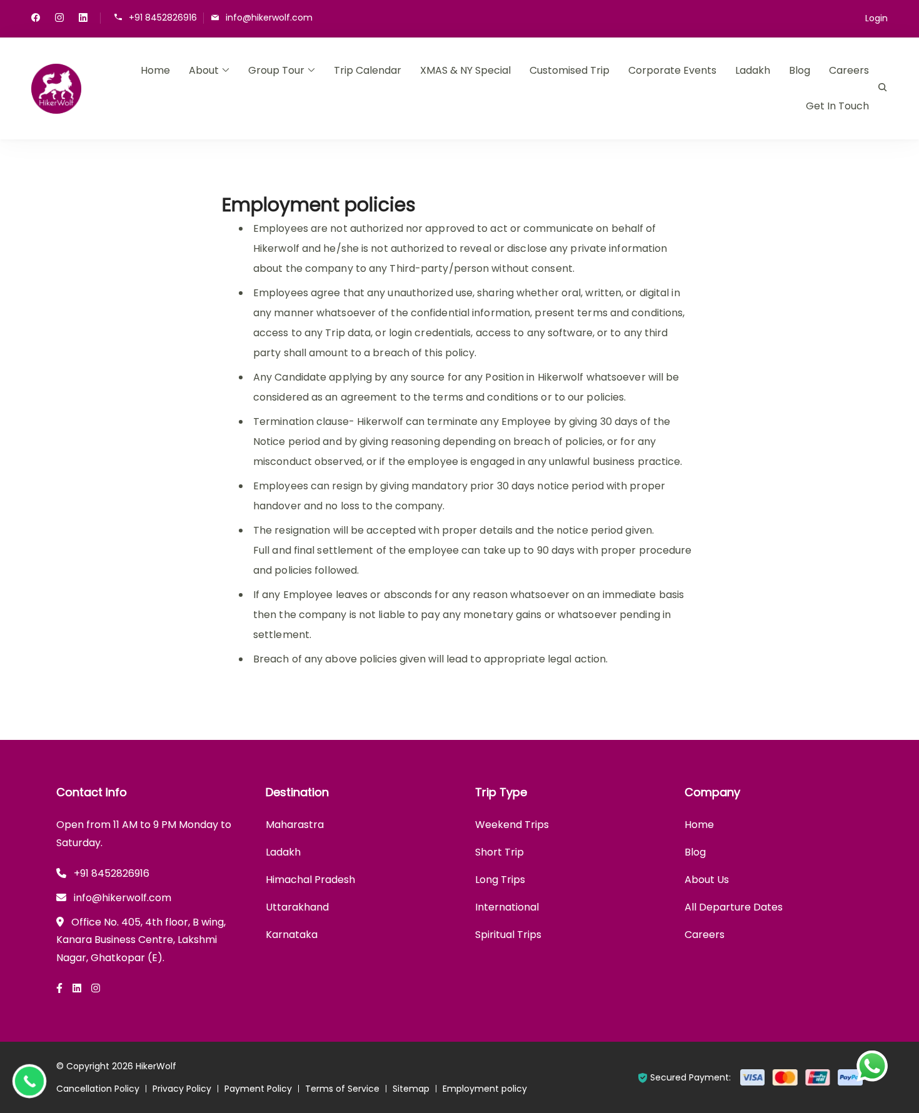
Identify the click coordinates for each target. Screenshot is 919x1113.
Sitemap (411, 1088)
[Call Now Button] (29, 1081)
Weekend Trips (512, 824)
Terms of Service (342, 1088)
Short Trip (499, 852)
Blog (799, 70)
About (204, 70)
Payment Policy (258, 1088)
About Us (707, 879)
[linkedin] (83, 18)
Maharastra (295, 824)
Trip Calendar (367, 70)
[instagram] (59, 18)
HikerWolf (156, 1066)
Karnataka (292, 934)
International (507, 907)
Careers (849, 70)
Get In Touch (837, 106)
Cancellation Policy (97, 1088)
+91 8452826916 (163, 17)
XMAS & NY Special (465, 70)
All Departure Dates (734, 907)
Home (155, 70)
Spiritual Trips (508, 934)
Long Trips (500, 879)
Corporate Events (672, 70)
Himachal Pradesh (310, 879)
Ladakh (752, 70)
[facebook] (35, 18)
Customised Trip (570, 70)
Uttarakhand (297, 907)
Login (876, 18)
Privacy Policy (182, 1088)
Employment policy (485, 1088)
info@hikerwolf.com (269, 17)
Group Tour (276, 70)
